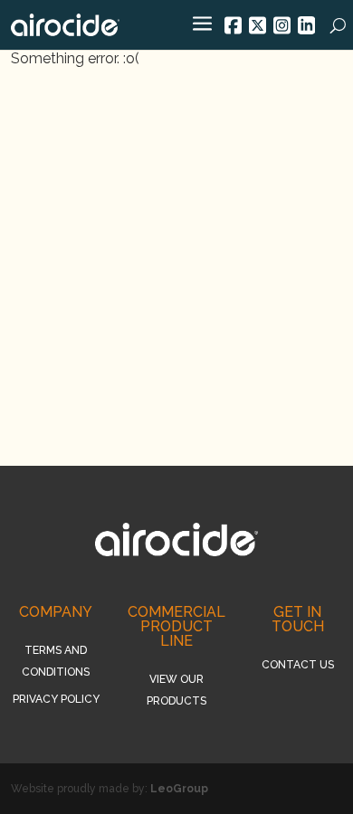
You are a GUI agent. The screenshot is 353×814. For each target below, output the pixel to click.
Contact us (298, 664)
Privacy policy (56, 699)
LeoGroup (179, 788)
